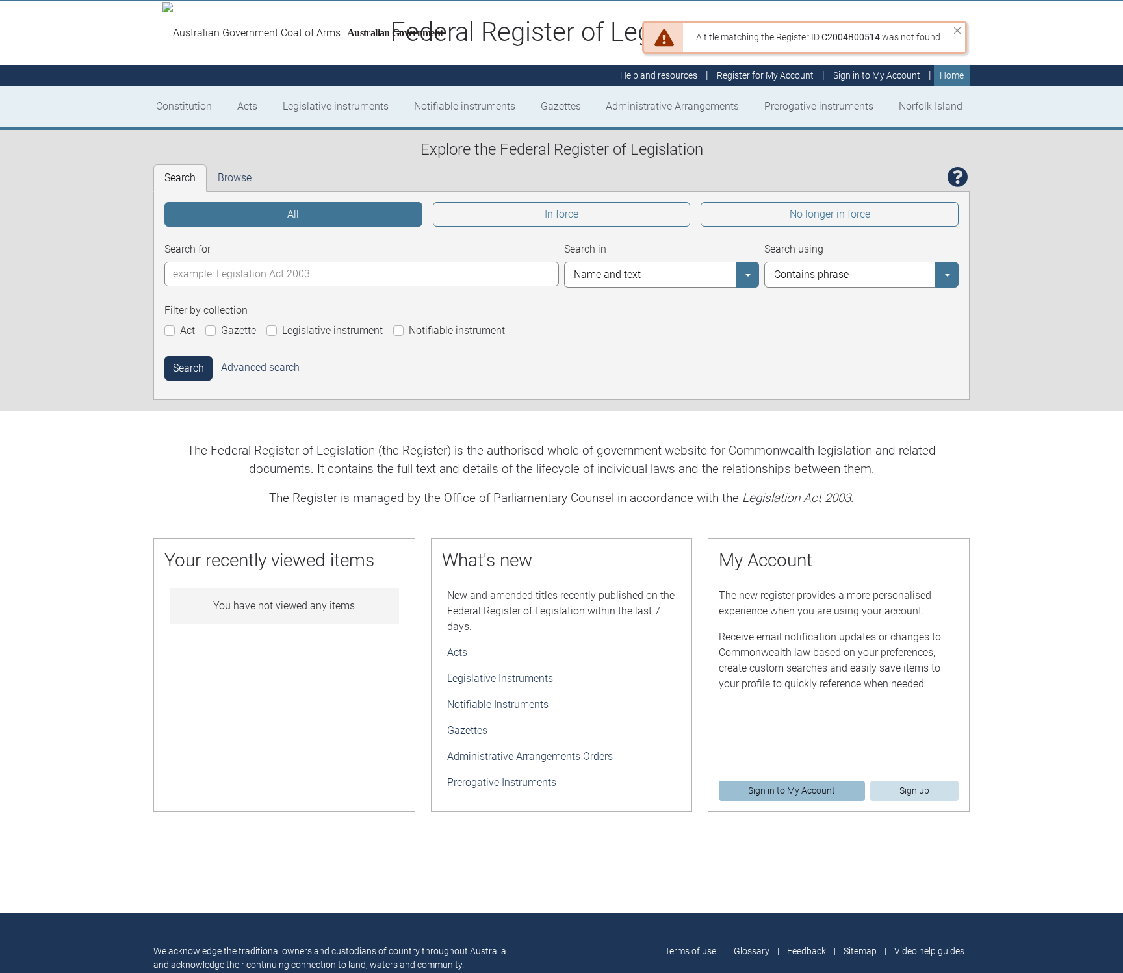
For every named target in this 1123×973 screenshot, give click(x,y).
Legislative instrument (332, 330)
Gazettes (561, 106)
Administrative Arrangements (672, 106)
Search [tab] (180, 177)
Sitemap (860, 951)
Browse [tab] (235, 177)
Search (188, 368)
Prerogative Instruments (501, 782)
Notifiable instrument (457, 330)
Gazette (238, 330)
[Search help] (958, 178)
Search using (793, 249)
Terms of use (690, 951)
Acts (247, 106)
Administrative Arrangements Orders (530, 756)
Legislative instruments (336, 106)
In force (561, 214)
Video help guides (929, 951)
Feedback (806, 951)
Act (187, 330)
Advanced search (260, 367)
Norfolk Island (930, 106)
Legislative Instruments (500, 678)
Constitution (184, 106)
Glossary (751, 951)
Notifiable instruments (464, 106)
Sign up (914, 790)
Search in (585, 249)
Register (765, 75)
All (293, 214)
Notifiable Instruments (498, 704)
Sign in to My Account (791, 790)
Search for (187, 249)
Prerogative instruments (818, 106)
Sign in (876, 75)
